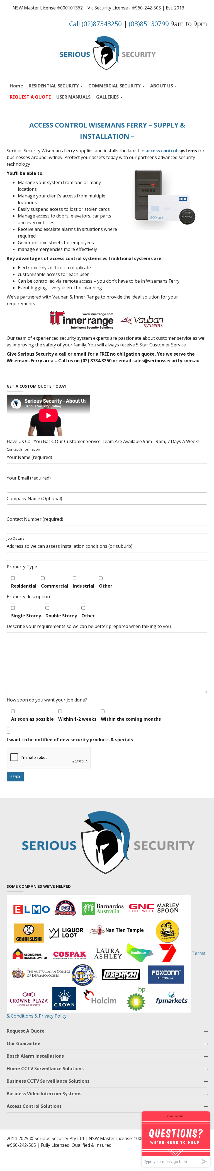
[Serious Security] (107, 52)
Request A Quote (26, 1031)
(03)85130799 (149, 23)
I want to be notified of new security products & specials (70, 740)
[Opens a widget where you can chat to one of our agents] (176, 1139)
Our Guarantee (23, 1043)
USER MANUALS (73, 97)
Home (16, 86)
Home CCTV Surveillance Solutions (45, 1068)
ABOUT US (162, 86)
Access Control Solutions (34, 1106)
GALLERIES (108, 97)
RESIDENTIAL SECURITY (54, 86)
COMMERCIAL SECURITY (115, 86)
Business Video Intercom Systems (44, 1094)
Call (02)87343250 (95, 23)
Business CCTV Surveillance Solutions (48, 1081)
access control (161, 151)
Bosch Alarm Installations (35, 1056)
